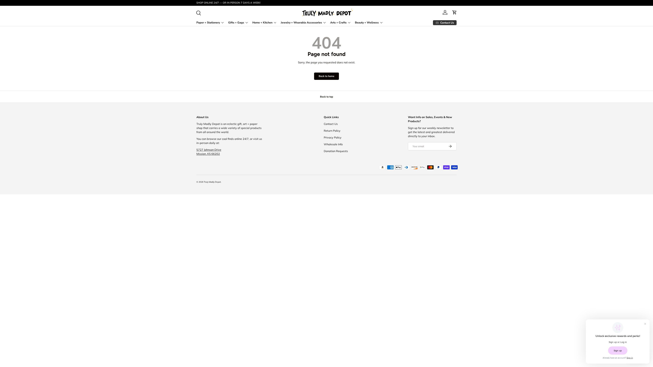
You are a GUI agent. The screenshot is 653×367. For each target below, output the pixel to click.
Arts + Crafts (338, 22)
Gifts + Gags (236, 22)
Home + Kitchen (262, 22)
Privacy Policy (332, 137)
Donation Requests (336, 151)
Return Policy (332, 130)
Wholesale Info (333, 144)
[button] (454, 12)
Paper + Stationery (208, 22)
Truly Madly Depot (212, 182)
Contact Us (331, 124)
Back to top (326, 96)
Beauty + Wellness (367, 22)
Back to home (326, 76)
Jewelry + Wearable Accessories (301, 22)
